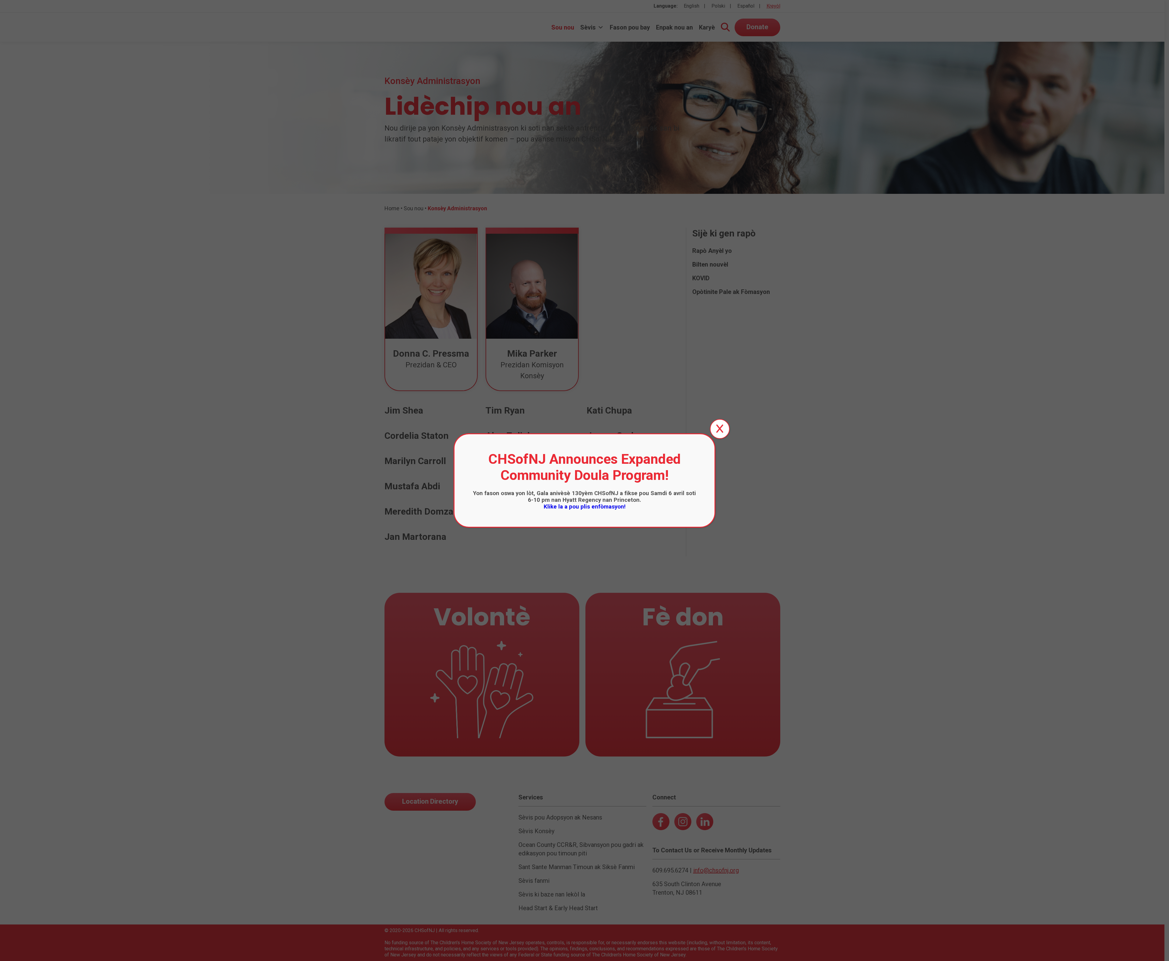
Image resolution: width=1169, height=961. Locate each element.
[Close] (720, 429)
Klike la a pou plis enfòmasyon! (585, 506)
